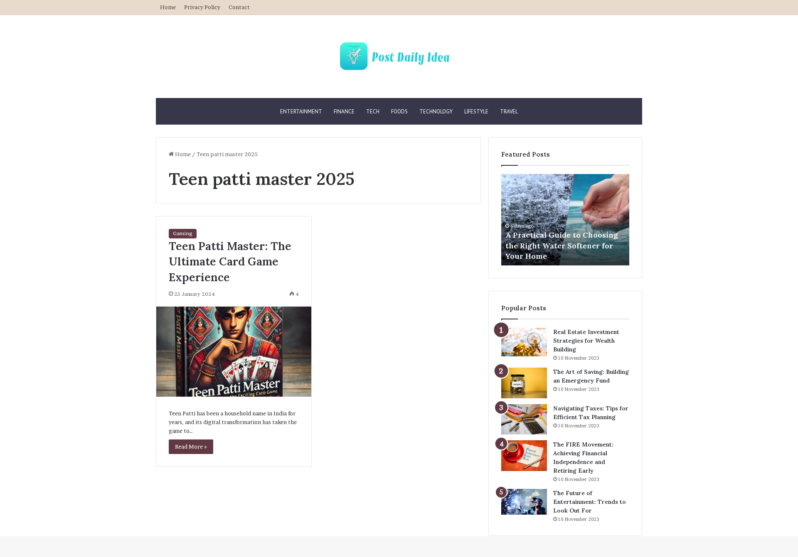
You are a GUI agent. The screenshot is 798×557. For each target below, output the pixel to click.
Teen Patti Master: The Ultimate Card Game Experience (230, 262)
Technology (436, 111)
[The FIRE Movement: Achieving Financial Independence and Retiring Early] (524, 455)
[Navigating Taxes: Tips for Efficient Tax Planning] (524, 419)
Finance (344, 111)
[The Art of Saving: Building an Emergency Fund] (524, 383)
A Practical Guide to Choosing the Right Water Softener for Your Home (561, 245)
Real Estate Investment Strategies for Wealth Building (586, 340)
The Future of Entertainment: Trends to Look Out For (589, 501)
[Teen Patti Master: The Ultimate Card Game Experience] (233, 352)
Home (168, 7)
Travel (509, 111)
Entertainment (301, 111)
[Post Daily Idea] (399, 56)
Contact (239, 7)
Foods (399, 111)
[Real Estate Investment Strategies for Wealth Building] (524, 342)
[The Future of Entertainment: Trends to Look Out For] (524, 502)
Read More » (191, 446)
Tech (372, 111)
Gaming (182, 233)
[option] (565, 219)
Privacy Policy (202, 7)
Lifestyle (476, 111)
